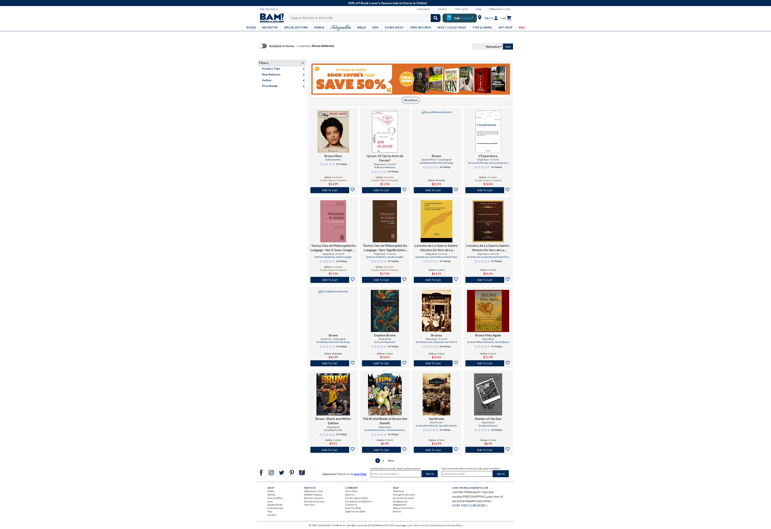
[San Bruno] (437, 394)
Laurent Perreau (480, 162)
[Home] (271, 18)
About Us (350, 494)
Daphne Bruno (385, 335)
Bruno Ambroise (386, 167)
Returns (397, 511)
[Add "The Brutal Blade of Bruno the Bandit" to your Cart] (385, 450)
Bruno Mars (333, 156)
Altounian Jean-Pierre (445, 341)
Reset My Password (403, 498)
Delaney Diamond (432, 162)
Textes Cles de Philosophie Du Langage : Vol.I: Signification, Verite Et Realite (385, 248)
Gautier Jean (425, 341)
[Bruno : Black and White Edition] (333, 394)
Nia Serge (448, 162)
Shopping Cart (400, 501)
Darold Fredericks (428, 425)
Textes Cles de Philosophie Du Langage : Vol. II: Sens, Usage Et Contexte (333, 248)
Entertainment (275, 508)
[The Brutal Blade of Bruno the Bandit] (385, 394)
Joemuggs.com (404, 525)
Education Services (314, 501)
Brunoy (436, 335)
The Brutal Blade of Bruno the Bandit (385, 421)
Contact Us (351, 504)
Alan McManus (489, 425)
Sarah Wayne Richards (482, 341)
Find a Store (351, 491)
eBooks (271, 494)
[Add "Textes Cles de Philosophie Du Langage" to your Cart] (333, 280)
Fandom (271, 514)
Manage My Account (404, 494)
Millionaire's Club (499, 9)
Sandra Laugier (344, 256)
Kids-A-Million (275, 498)
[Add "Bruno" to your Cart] (436, 190)
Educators (423, 9)
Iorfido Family (334, 430)
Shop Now (410, 100)
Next (391, 460)
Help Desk (398, 491)
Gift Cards (461, 9)
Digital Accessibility (355, 511)
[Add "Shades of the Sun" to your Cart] (488, 450)
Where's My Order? (403, 508)
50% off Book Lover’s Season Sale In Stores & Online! (387, 3)
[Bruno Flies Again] (488, 311)
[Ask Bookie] (460, 18)
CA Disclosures (438, 525)
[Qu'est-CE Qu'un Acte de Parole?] (385, 132)
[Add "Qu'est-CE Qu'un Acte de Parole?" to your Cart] (385, 190)
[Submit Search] (436, 18)
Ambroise (423, 256)
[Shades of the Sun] (488, 394)
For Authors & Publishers (358, 501)
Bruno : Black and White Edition (333, 421)
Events (442, 9)
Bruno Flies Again (488, 335)
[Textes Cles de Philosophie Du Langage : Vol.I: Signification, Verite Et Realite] (385, 221)
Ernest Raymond (386, 341)
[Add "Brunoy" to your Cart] (436, 363)
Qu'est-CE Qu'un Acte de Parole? (384, 158)
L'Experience (488, 156)
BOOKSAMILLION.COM (381, 525)
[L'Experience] (488, 132)
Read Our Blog (353, 508)
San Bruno (436, 418)
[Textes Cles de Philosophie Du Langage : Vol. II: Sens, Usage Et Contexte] (333, 221)
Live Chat (360, 474)
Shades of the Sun (488, 418)
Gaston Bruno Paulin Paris (444, 256)
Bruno (436, 156)
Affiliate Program (313, 494)
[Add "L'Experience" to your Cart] (488, 190)
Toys (269, 511)
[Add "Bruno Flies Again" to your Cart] (488, 363)
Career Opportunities (356, 498)
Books (270, 491)
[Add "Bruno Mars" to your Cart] (333, 190)
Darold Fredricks (448, 425)
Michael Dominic (376, 430)
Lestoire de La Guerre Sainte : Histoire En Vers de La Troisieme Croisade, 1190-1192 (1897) (437, 248)
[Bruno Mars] (333, 132)
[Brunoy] (436, 311)
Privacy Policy (455, 525)
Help (478, 9)
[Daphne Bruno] (385, 311)
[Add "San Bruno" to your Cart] (436, 450)
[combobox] (367, 18)
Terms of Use (421, 525)
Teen (270, 501)
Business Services (314, 498)
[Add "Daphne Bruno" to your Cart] (385, 363)
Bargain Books (275, 504)
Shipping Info (399, 504)
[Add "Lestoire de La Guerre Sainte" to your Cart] (436, 280)
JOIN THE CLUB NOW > (469, 505)
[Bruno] (437, 132)
